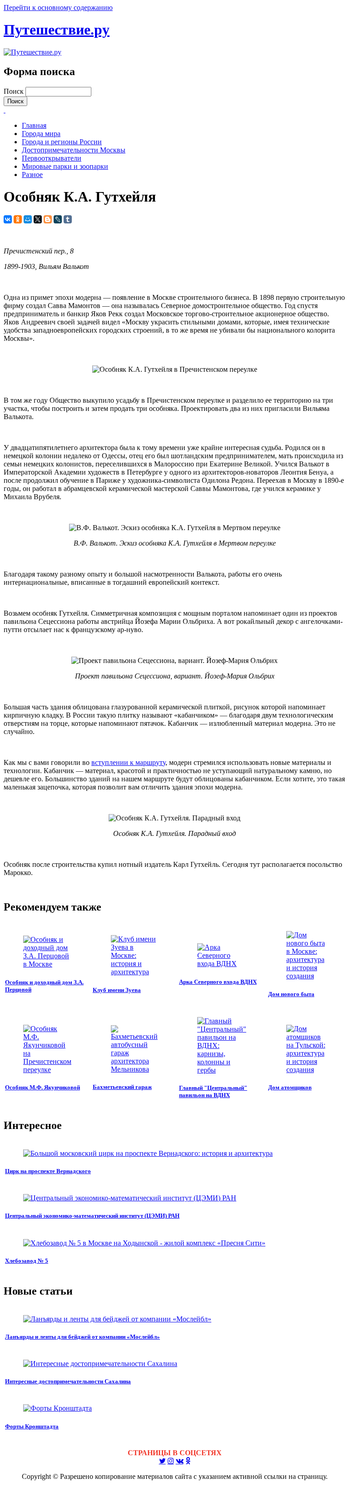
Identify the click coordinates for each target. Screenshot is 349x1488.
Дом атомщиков (290, 1087)
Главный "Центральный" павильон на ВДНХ (213, 1091)
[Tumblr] (68, 219)
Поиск (14, 91)
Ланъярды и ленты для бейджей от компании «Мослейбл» (82, 1336)
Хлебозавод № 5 (26, 1260)
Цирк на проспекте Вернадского (48, 1171)
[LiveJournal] (58, 219)
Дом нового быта (291, 994)
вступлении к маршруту (128, 762)
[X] (38, 219)
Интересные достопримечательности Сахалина (68, 1381)
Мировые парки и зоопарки (65, 166)
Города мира (41, 133)
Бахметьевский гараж (122, 1086)
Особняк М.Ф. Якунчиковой (42, 1087)
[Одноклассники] (18, 219)
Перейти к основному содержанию (58, 7)
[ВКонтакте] (8, 219)
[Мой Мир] (28, 219)
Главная (34, 125)
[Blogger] (48, 219)
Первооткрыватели (51, 158)
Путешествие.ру (57, 29)
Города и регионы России (62, 142)
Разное (32, 174)
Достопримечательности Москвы (73, 150)
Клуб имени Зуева (117, 990)
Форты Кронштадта (32, 1426)
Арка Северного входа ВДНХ (218, 981)
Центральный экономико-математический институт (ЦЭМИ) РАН (92, 1215)
